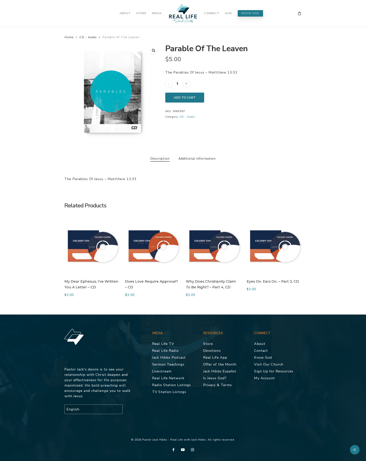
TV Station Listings (169, 392)
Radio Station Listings (171, 385)
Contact (261, 350)
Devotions (212, 350)
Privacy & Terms (217, 385)
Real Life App (215, 357)
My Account (264, 378)
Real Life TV (163, 343)
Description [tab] (160, 158)
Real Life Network (168, 378)
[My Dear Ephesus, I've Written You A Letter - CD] (92, 245)
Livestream (162, 371)
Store (208, 343)
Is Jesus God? (214, 378)
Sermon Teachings (168, 364)
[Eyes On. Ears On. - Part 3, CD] (274, 245)
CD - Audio (88, 37)
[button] (153, 50)
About (259, 343)
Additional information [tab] (197, 158)
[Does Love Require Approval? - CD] (152, 245)
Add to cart (185, 97)
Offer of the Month (220, 364)
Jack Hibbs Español (220, 371)
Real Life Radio (165, 350)
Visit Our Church (268, 364)
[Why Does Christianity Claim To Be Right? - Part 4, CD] (213, 245)
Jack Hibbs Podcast (169, 357)
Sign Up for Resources (273, 371)
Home (69, 37)
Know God (263, 357)
